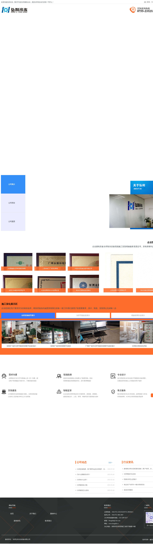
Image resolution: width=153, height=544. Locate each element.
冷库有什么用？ (82, 480)
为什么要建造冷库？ (83, 474)
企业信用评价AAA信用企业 (50, 290)
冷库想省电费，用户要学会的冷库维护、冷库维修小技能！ (91, 469)
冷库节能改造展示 (83, 315)
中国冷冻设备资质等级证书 (83, 268)
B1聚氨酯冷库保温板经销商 (17, 268)
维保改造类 (73, 106)
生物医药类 (51, 106)
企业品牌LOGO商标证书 (118, 290)
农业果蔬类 (18, 106)
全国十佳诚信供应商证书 (17, 290)
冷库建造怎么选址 (83, 490)
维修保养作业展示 (138, 315)
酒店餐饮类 (7, 106)
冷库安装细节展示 (28, 315)
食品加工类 (29, 106)
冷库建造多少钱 (82, 485)
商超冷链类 (62, 106)
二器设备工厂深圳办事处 (50, 268)
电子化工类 (40, 106)
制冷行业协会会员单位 (83, 290)
